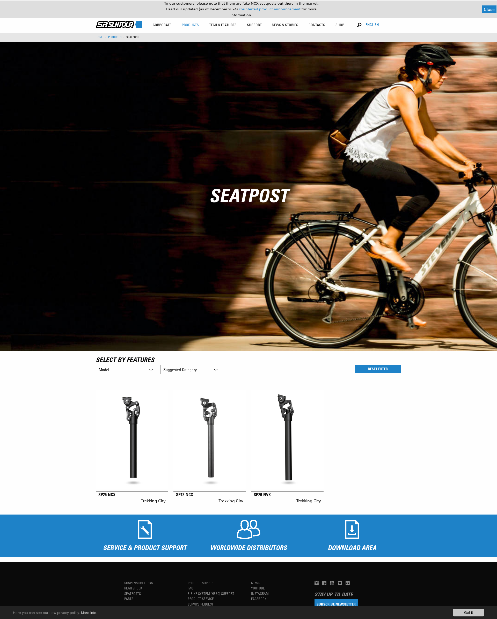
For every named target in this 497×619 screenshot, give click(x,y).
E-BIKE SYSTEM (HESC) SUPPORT (211, 593)
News (255, 583)
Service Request (201, 604)
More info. (89, 612)
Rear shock (133, 588)
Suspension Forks (138, 583)
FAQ (190, 588)
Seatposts (132, 593)
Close (489, 9)
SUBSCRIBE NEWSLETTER (336, 604)
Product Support (201, 583)
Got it (468, 612)
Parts (128, 598)
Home (99, 37)
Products (114, 37)
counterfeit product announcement (270, 9)
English (372, 24)
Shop (339, 25)
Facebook (258, 598)
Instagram (260, 593)
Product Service (201, 598)
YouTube (258, 588)
